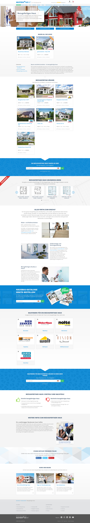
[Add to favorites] (18, 38)
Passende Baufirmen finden (45, 28)
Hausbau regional (35, 510)
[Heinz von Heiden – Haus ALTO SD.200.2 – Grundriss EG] (37, 191)
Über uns (48, 506)
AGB (62, 521)
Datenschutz (65, 521)
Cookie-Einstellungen (71, 521)
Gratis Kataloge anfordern (65, 28)
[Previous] (17, 192)
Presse (48, 510)
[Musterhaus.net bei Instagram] (65, 517)
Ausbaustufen (23, 500)
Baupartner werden (65, 506)
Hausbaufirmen (20, 508)
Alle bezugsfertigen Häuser (45, 171)
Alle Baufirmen (45, 383)
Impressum (59, 521)
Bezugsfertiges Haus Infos (22, 71)
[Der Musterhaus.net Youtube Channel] (73, 517)
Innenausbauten (61, 248)
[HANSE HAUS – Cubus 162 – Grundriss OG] (52, 191)
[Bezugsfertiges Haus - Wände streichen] (43, 280)
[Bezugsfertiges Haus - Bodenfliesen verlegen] (43, 236)
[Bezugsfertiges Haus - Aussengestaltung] (22, 257)
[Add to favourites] (18, 319)
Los (62, 168)
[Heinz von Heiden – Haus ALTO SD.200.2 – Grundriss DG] (23, 191)
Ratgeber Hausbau (35, 508)
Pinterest (51, 457)
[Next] (73, 192)
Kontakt (63, 510)
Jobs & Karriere (50, 508)
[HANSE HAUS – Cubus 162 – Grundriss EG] (66, 191)
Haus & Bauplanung (21, 506)
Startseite (18, 500)
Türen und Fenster (53, 250)
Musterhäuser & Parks (21, 510)
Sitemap (63, 508)
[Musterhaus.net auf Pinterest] (70, 517)
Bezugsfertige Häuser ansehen (25, 28)
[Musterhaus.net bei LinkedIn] (67, 517)
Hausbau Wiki (34, 506)
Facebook (39, 457)
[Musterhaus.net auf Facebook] (62, 517)
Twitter (45, 457)
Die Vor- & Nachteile (21, 69)
